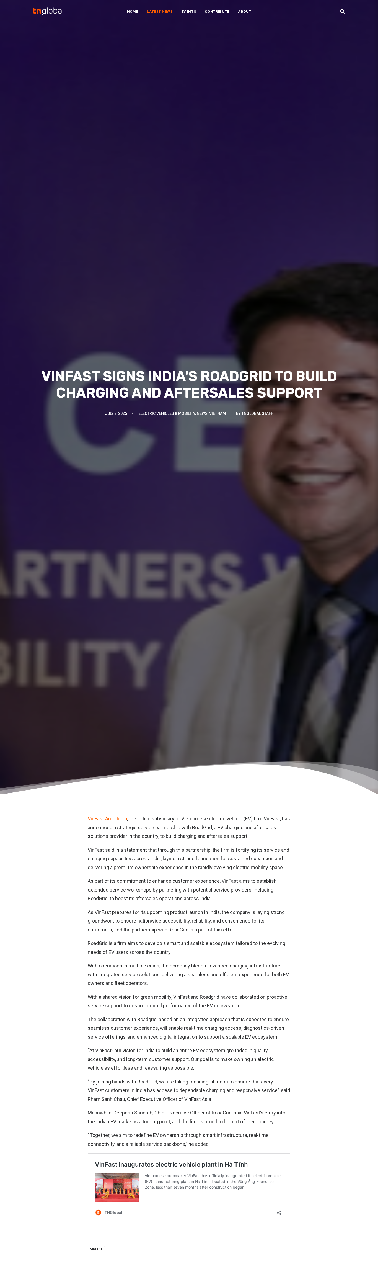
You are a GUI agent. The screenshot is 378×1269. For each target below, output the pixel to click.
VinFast (96, 1249)
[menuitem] (132, 11)
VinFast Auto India (107, 819)
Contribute (217, 11)
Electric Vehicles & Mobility (166, 413)
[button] (342, 11)
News (202, 413)
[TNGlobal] (48, 11)
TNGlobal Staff (257, 413)
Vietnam (217, 413)
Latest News (159, 11)
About (244, 11)
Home (132, 11)
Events (189, 11)
